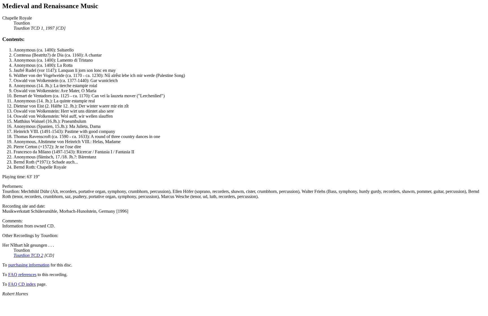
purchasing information (28, 265)
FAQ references (22, 274)
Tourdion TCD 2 (28, 255)
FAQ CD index (22, 284)
